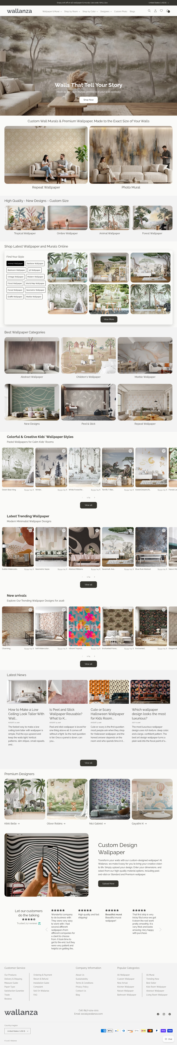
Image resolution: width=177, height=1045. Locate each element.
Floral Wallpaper (15, 283)
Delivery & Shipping (13, 979)
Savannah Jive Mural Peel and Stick (108, 569)
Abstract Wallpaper (155, 991)
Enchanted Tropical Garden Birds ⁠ (142, 648)
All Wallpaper (123, 975)
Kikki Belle (10, 823)
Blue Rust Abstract (143, 569)
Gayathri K (138, 823)
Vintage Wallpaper (16, 277)
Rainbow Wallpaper (35, 263)
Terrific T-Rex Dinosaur (107, 490)
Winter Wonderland (40, 490)
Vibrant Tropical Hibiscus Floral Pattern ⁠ (75, 648)
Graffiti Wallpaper (15, 297)
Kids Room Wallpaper (156, 987)
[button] (52, 11)
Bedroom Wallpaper (16, 270)
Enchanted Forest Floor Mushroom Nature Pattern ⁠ (109, 648)
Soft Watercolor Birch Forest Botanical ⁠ (42, 648)
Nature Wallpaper (125, 991)
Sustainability (82, 979)
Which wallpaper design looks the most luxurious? (149, 714)
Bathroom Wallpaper (126, 995)
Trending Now (152, 979)
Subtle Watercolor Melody (10, 569)
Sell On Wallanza (41, 991)
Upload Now (108, 883)
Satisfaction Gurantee (14, 991)
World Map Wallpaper (35, 283)
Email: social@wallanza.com (88, 1014)
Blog (78, 995)
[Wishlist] (161, 10)
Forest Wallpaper (15, 290)
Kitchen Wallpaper (125, 987)
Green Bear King (9, 490)
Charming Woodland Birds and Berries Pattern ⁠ (9, 648)
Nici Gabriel (96, 823)
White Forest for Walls (75, 490)
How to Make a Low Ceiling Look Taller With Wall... (26, 714)
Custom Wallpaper (125, 979)
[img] (29, 919)
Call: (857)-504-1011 (88, 1010)
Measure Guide (11, 983)
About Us (80, 975)
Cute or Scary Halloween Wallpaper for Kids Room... (107, 714)
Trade (7, 995)
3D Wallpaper (34, 270)
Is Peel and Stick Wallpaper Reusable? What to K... (66, 714)
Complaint (38, 987)
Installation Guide (41, 983)
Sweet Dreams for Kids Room (142, 490)
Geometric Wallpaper (35, 290)
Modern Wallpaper (35, 277)
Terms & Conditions (84, 983)
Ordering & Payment (42, 975)
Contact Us (81, 991)
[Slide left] (82, 497)
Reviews (8, 999)
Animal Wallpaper (15, 263)
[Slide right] (95, 497)
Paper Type (9, 987)
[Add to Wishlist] (30, 451)
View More (109, 319)
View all (88, 505)
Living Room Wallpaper (156, 995)
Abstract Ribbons (76, 569)
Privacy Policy (82, 987)
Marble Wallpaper (33, 297)
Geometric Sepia (42, 569)
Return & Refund (40, 979)
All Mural (150, 975)
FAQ (35, 995)
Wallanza (13, 1041)
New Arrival (122, 983)
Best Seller (151, 983)
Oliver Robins (55, 823)
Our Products (10, 975)
